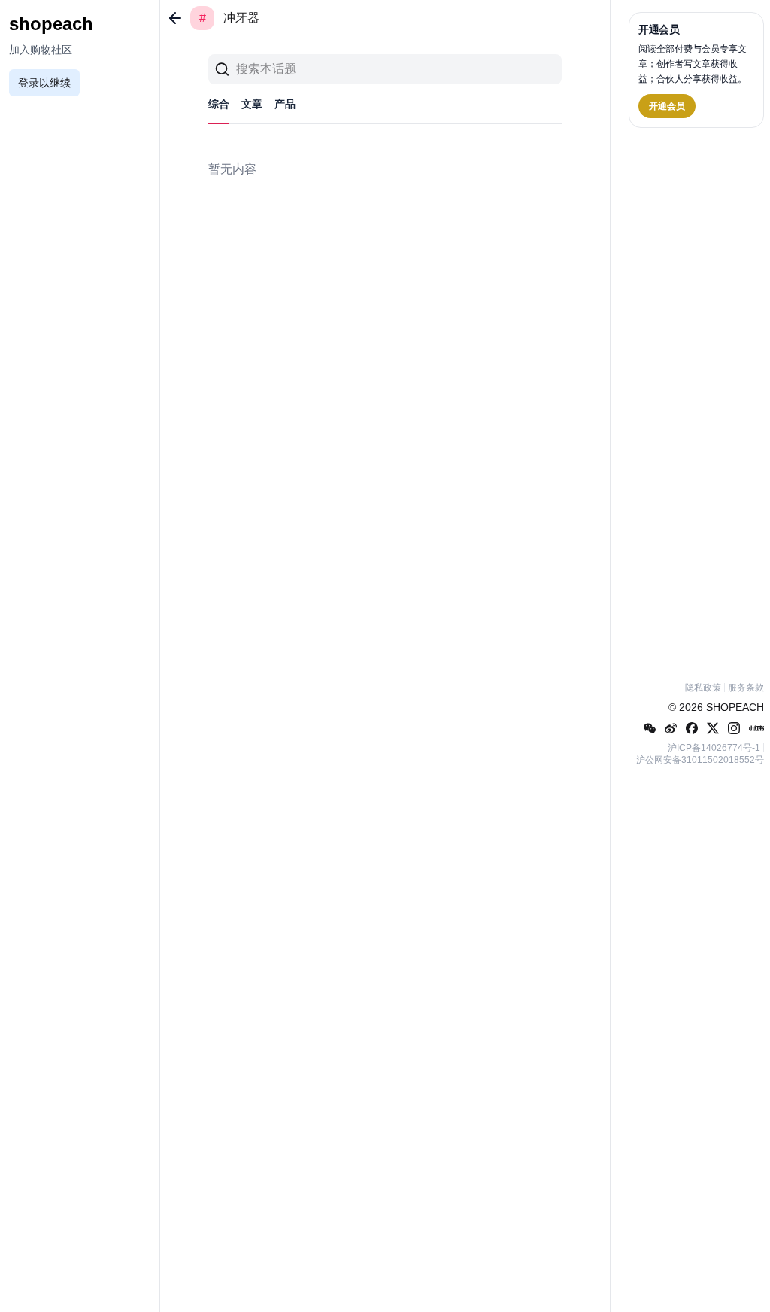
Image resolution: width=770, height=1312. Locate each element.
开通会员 (667, 106)
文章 (251, 104)
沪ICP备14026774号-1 (714, 748)
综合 (218, 104)
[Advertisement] (696, 401)
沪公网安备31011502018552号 (700, 760)
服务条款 (746, 687)
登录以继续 (44, 83)
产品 (285, 104)
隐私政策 (703, 687)
